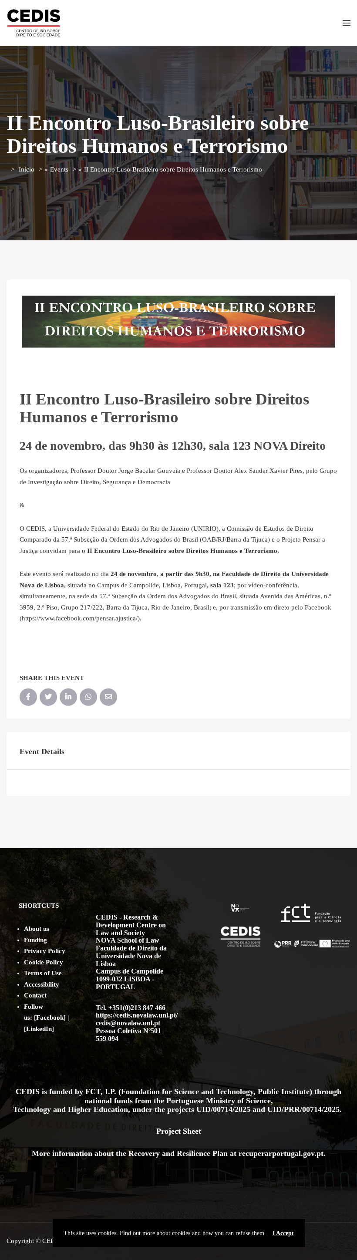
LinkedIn (39, 1028)
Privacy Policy (44, 950)
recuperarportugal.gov (276, 1153)
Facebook (50, 1017)
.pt (318, 1153)
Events (59, 169)
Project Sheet (178, 1131)
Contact (35, 995)
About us (36, 928)
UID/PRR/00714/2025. (305, 1109)
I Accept (283, 1233)
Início (26, 169)
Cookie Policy (43, 962)
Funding (35, 940)
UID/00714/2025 (224, 1109)
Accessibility (41, 984)
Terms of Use (43, 973)
